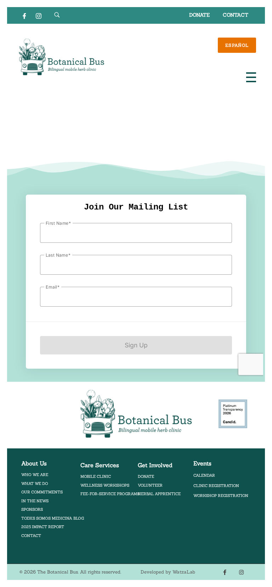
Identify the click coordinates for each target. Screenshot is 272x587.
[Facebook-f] (225, 572)
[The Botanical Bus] (61, 57)
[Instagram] (38, 15)
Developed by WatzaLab (168, 572)
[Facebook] (24, 15)
